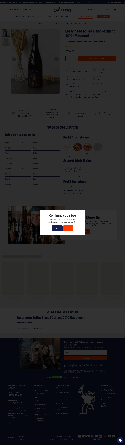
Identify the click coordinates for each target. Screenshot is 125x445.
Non (57, 228)
